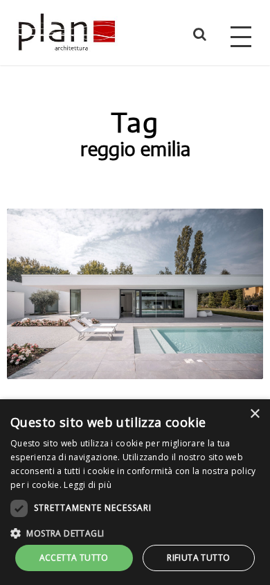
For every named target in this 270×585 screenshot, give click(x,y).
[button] (135, 532)
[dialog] (135, 492)
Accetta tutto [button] (74, 558)
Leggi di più (87, 485)
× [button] (254, 414)
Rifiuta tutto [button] (198, 558)
